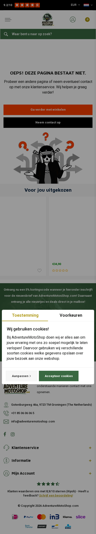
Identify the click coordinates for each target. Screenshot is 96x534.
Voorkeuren (71, 315)
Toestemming (25, 315)
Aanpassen (20, 376)
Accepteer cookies (59, 376)
